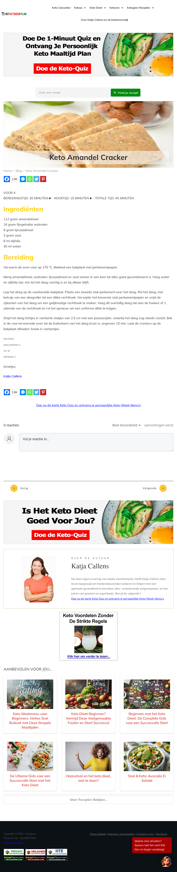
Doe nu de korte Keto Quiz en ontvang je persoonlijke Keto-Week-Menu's (88, 405)
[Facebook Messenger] (23, 179)
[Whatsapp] (30, 179)
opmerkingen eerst (158, 425)
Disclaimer (161, 834)
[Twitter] (36, 179)
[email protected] (13, 842)
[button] (166, 861)
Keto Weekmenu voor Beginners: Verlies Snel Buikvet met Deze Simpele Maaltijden (30, 720)
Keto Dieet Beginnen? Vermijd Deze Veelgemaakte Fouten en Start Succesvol (88, 718)
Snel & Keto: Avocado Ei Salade (147, 778)
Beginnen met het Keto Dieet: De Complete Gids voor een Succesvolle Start (147, 718)
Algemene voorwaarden (121, 834)
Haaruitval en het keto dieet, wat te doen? (88, 778)
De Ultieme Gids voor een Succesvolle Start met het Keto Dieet (30, 780)
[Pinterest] (43, 179)
